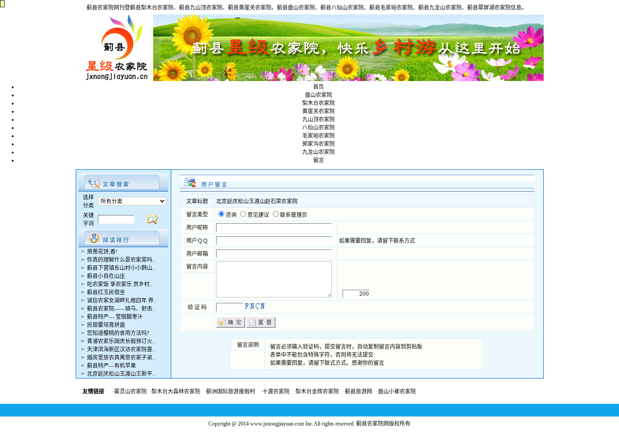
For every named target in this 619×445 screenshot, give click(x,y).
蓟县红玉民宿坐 (106, 292)
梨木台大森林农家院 (175, 391)
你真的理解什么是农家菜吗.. (121, 260)
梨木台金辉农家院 (317, 391)
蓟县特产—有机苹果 (111, 366)
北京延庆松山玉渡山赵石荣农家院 (257, 201)
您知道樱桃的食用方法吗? (118, 333)
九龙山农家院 (318, 152)
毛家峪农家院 (318, 136)
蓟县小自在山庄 (106, 276)
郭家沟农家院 (318, 144)
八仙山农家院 (318, 127)
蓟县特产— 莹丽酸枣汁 (115, 317)
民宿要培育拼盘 (106, 325)
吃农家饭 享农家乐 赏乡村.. (119, 284)
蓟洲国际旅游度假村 (230, 391)
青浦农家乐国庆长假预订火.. (121, 341)
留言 (318, 160)
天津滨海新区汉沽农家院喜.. (121, 349)
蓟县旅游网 (358, 391)
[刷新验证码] (255, 306)
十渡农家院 (276, 391)
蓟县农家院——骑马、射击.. (121, 309)
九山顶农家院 (318, 119)
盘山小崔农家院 (397, 391)
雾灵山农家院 (130, 391)
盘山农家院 (318, 95)
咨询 (231, 215)
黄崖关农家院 (318, 111)
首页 (318, 87)
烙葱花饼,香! (102, 252)
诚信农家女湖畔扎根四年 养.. (121, 300)
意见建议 (258, 215)
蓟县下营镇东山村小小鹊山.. (121, 268)
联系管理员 (293, 215)
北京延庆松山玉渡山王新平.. (121, 374)
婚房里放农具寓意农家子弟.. (121, 357)
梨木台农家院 (318, 103)
